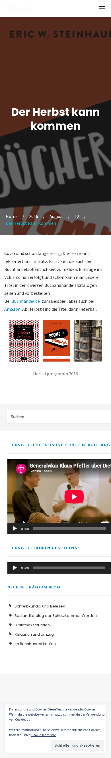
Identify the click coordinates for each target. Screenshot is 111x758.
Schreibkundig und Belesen (40, 606)
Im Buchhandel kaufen (35, 643)
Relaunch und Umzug (34, 634)
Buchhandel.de (25, 301)
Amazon (12, 309)
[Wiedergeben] (15, 529)
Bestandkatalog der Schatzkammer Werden (56, 615)
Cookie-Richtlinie (43, 735)
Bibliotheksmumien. (33, 625)
